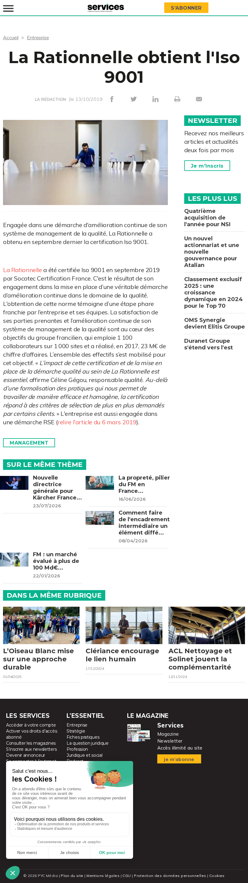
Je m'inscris (207, 166)
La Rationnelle (22, 270)
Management (29, 443)
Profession (77, 749)
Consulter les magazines (31, 743)
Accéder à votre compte (31, 725)
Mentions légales (102, 875)
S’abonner (186, 8)
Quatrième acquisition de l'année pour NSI (207, 218)
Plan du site (72, 875)
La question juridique (88, 743)
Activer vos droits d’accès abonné (31, 734)
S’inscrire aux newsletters (31, 749)
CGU (126, 875)
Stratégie (76, 731)
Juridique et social (84, 755)
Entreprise (38, 37)
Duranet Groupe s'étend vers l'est (208, 344)
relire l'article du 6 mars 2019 (96, 422)
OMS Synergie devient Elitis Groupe (214, 323)
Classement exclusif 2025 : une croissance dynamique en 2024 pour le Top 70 (213, 292)
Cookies (217, 875)
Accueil (10, 37)
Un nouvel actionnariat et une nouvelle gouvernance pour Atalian (211, 251)
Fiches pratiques (83, 737)
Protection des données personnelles (170, 875)
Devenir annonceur (25, 755)
